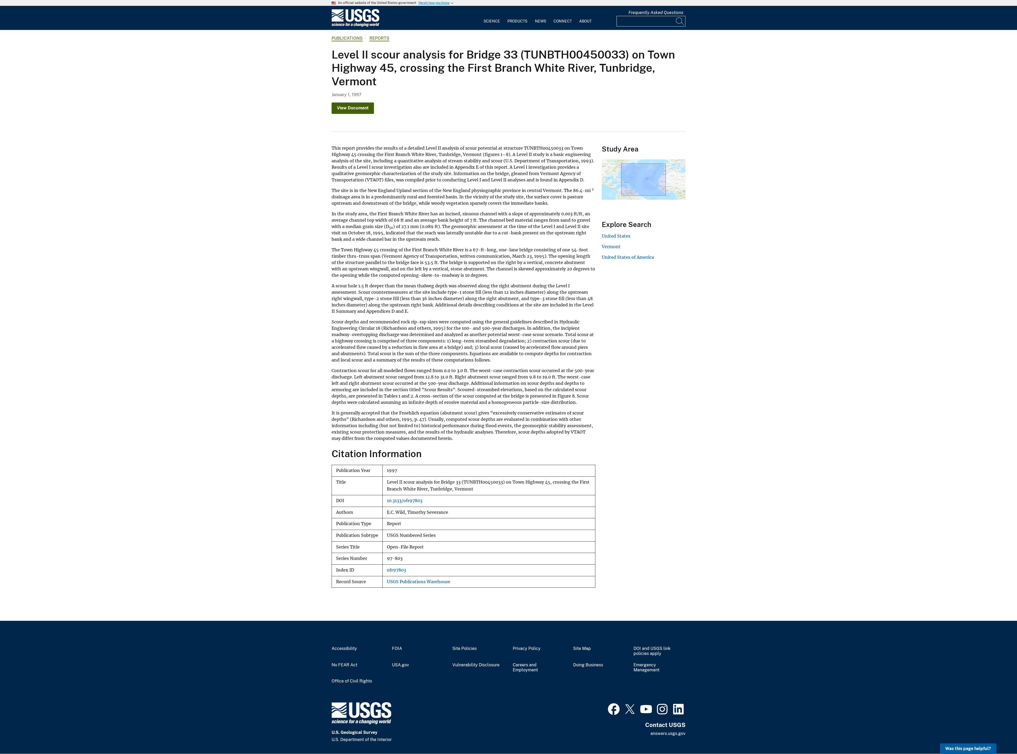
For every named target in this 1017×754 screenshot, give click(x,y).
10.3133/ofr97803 (404, 500)
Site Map (582, 648)
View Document (353, 107)
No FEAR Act (344, 665)
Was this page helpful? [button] (968, 748)
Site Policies (464, 648)
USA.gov (400, 665)
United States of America (628, 257)
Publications (347, 38)
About (585, 21)
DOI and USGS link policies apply (652, 651)
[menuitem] (492, 18)
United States (616, 236)
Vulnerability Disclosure (475, 665)
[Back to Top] (997, 734)
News (540, 21)
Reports (379, 38)
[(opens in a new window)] (614, 708)
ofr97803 (396, 570)
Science (492, 21)
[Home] (355, 25)
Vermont (611, 246)
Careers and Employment (525, 667)
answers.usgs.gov (667, 733)
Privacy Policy (527, 648)
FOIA (397, 648)
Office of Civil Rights (352, 681)
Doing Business (588, 665)
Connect (563, 21)
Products (517, 21)
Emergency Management (646, 667)
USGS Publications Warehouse (418, 581)
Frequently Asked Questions (655, 12)
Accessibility (344, 648)
